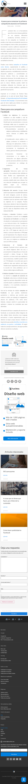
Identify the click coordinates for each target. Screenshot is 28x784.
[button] (25, 3)
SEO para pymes (9, 471)
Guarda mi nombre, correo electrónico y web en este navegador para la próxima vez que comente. (13, 597)
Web (2, 588)
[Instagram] (11, 759)
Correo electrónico (6, 582)
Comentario (4, 556)
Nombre (3, 575)
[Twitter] (14, 759)
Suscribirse (14, 613)
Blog (8, 3)
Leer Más (5, 475)
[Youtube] (17, 759)
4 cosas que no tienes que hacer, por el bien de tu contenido (12, 500)
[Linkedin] (20, 759)
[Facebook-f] (8, 759)
